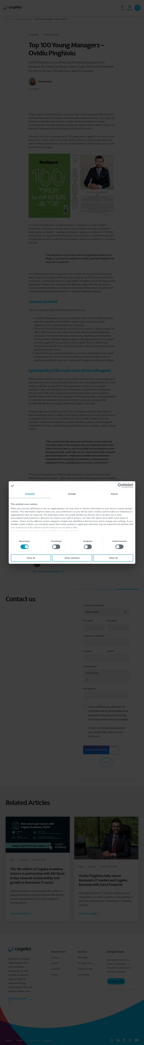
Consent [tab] (29, 494)
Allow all (113, 558)
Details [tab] (72, 494)
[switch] (56, 546)
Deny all (31, 558)
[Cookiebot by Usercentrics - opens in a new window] (121, 485)
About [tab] (114, 494)
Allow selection (72, 558)
